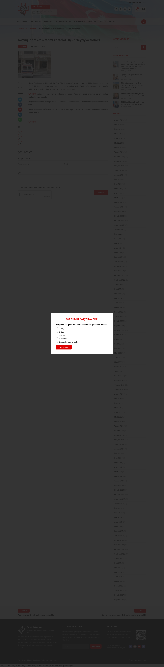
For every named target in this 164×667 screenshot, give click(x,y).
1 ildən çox (63, 339)
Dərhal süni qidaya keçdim (68, 342)
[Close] (110, 315)
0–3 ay (61, 329)
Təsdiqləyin (63, 347)
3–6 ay (61, 332)
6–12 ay (62, 335)
